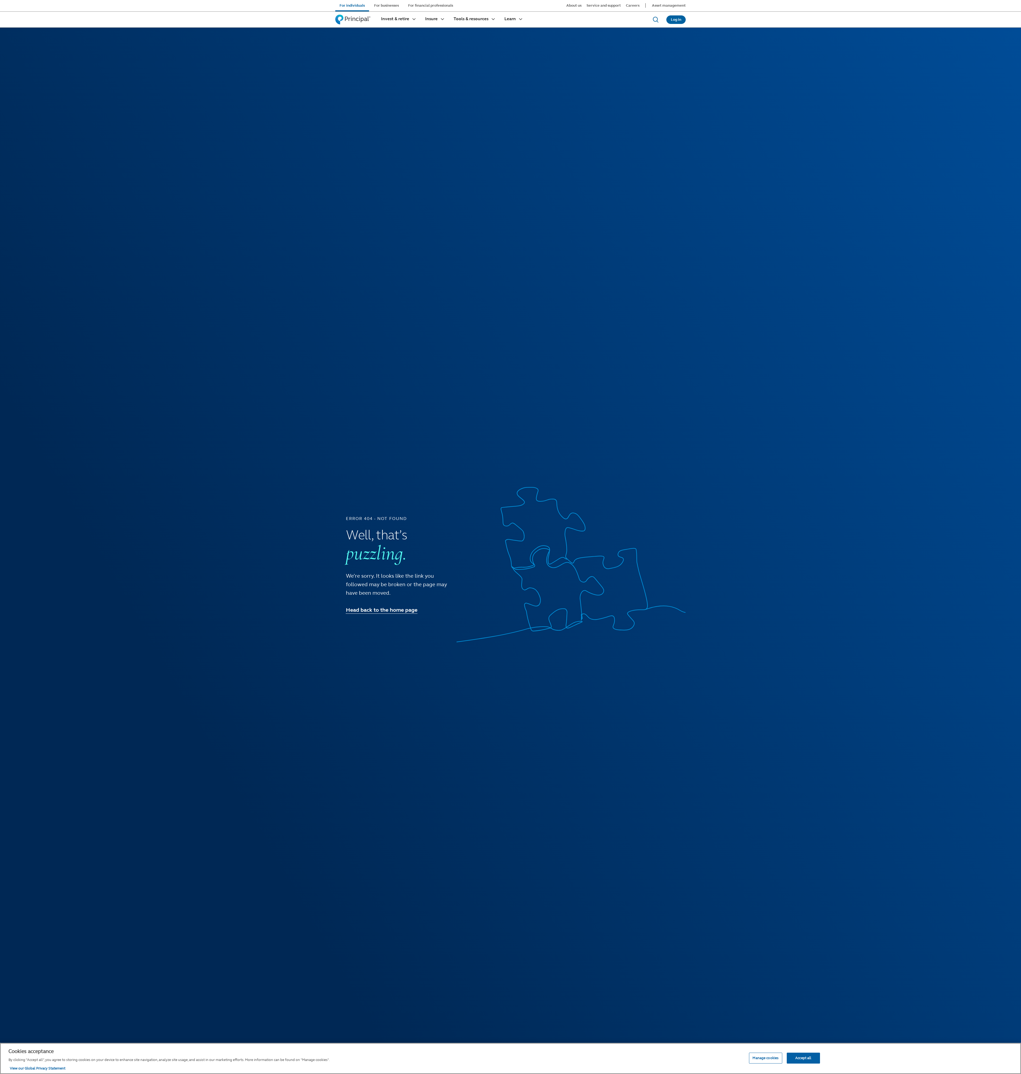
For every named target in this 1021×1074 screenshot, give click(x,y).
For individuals (352, 5)
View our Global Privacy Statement (37, 1068)
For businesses (386, 5)
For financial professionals (430, 5)
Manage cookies (765, 1058)
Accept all (803, 1058)
